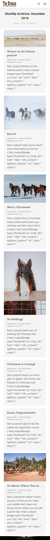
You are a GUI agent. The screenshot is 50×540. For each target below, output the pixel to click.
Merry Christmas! (18, 207)
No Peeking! (15, 319)
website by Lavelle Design (25, 538)
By (24, 60)
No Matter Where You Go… (24, 485)
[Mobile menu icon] (44, 3)
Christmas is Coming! (21, 364)
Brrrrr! (11, 134)
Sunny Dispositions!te (21, 412)
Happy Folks (12, 60)
